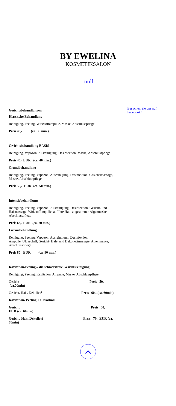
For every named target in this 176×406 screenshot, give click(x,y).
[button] (88, 351)
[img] (88, 21)
